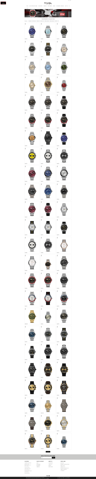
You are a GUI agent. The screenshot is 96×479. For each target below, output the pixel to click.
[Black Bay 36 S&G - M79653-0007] (48, 404)
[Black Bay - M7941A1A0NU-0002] (48, 351)
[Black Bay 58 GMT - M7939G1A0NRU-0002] (64, 119)
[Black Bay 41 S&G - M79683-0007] (64, 422)
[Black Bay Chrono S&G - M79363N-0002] (48, 369)
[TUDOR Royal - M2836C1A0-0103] (64, 66)
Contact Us (50, 464)
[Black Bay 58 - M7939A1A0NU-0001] (32, 101)
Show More (48, 451)
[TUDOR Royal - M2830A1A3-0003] (32, 84)
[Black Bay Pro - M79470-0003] (32, 351)
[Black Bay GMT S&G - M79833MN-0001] (32, 440)
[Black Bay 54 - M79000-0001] (48, 30)
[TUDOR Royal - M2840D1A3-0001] (48, 84)
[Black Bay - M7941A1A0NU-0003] (64, 280)
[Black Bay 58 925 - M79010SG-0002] (64, 404)
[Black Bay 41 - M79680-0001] (64, 315)
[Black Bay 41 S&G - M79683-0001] (48, 422)
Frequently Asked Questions (65, 464)
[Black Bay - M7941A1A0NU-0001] (64, 351)
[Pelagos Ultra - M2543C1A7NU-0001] (32, 190)
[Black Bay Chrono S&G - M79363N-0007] (48, 440)
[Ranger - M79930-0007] (64, 48)
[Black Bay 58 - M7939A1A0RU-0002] (32, 208)
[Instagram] (49, 476)
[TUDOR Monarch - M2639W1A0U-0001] (32, 137)
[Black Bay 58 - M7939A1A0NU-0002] (48, 101)
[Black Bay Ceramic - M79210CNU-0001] (32, 369)
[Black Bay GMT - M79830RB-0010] (32, 297)
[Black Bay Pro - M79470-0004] (64, 208)
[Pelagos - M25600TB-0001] (48, 190)
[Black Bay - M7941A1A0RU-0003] (32, 280)
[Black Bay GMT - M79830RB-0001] (64, 297)
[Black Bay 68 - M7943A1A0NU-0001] (48, 173)
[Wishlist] (69, 0)
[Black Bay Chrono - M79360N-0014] (32, 244)
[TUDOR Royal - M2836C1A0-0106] (48, 66)
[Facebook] (46, 476)
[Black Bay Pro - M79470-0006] (48, 226)
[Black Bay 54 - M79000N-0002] (64, 226)
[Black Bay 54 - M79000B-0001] (32, 30)
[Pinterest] (47, 476)
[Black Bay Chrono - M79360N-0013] (48, 244)
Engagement (38, 464)
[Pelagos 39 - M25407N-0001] (64, 190)
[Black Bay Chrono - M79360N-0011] (64, 155)
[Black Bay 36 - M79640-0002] (32, 333)
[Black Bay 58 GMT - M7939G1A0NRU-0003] (32, 119)
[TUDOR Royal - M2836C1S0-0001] (32, 66)
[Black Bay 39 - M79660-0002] (32, 404)
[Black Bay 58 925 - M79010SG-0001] (32, 422)
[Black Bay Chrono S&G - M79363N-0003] (64, 369)
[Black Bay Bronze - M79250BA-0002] (64, 386)
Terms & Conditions (64, 469)
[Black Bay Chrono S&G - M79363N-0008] (48, 386)
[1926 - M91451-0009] (64, 244)
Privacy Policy (63, 465)
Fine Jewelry (38, 465)
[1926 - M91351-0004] (48, 262)
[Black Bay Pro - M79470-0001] (48, 333)
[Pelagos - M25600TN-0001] (64, 262)
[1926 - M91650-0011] (32, 262)
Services (50, 465)
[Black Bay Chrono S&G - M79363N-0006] (32, 386)
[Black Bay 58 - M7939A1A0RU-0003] (48, 208)
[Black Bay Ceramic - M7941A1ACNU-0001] (48, 137)
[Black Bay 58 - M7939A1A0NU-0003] (64, 101)
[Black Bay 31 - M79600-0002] (64, 440)
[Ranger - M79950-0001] (32, 48)
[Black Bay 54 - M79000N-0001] (64, 30)
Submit (53, 457)
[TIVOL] (48, 3)
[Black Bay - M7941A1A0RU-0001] (48, 280)
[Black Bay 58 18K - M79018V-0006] (32, 315)
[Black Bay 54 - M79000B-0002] (64, 137)
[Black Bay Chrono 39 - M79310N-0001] (32, 155)
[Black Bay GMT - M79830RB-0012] (48, 297)
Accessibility (62, 470)
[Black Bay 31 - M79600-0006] (48, 315)
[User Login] (70, 0)
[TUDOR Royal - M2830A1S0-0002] (64, 84)
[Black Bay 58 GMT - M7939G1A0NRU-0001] (48, 119)
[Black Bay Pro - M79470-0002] (64, 333)
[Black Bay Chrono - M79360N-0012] (48, 155)
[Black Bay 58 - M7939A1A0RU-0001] (32, 173)
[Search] (69, 6)
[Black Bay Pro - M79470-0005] (32, 226)
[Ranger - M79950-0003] (48, 48)
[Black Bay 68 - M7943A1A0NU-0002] (64, 173)
